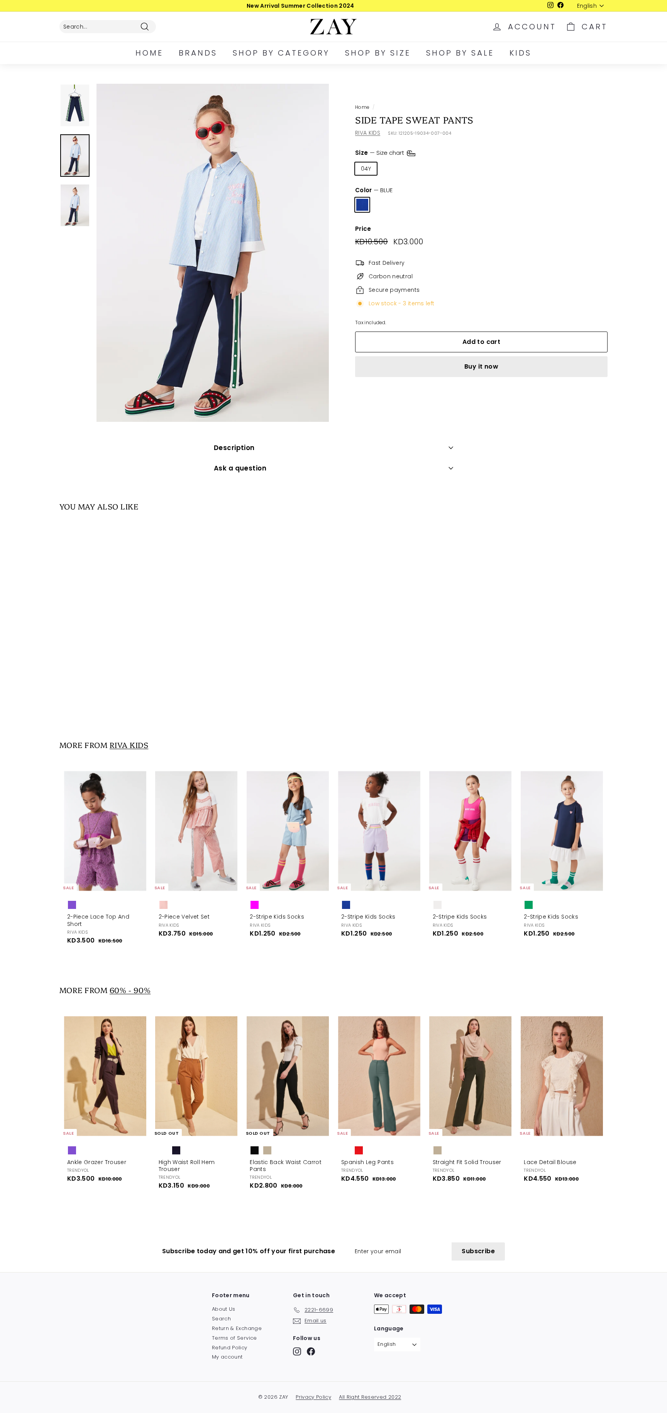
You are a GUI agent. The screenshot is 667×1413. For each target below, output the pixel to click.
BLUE (362, 205)
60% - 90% (130, 990)
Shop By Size (378, 52)
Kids (521, 52)
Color (374, 190)
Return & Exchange (237, 1328)
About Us (223, 1309)
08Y (415, 169)
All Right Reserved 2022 (370, 1397)
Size (380, 153)
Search (221, 1318)
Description (234, 447)
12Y (462, 169)
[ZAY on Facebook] (311, 1351)
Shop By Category (281, 52)
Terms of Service (234, 1338)
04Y (366, 169)
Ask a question (240, 468)
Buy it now (481, 366)
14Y (484, 169)
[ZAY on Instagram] (297, 1351)
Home (149, 52)
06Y (391, 169)
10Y (439, 169)
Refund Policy (229, 1347)
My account (227, 1357)
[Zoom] (212, 253)
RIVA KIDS (367, 133)
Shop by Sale (460, 52)
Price (363, 229)
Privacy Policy (313, 1397)
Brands (198, 52)
